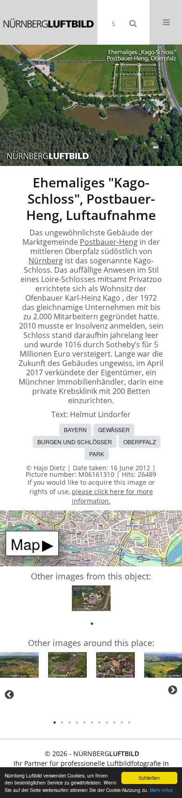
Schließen (149, 777)
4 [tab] (77, 722)
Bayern (75, 429)
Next (172, 690)
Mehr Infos (161, 789)
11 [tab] (129, 722)
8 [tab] (107, 722)
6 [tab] (92, 722)
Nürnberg (45, 260)
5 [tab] (84, 722)
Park (96, 454)
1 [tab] (92, 623)
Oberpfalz (139, 442)
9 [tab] (114, 722)
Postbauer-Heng (109, 242)
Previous (9, 694)
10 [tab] (121, 722)
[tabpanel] (91, 599)
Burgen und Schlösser (74, 442)
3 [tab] (69, 722)
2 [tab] (62, 722)
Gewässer (114, 429)
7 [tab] (99, 722)
